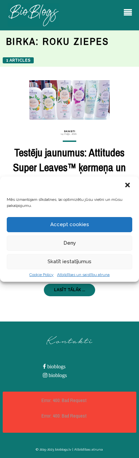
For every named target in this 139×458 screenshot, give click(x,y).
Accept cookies (69, 224)
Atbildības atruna (88, 449)
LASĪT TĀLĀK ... (69, 289)
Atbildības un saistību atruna (83, 275)
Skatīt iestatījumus (69, 261)
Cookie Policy (41, 275)
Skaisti (69, 131)
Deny (69, 243)
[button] (128, 186)
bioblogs (55, 366)
